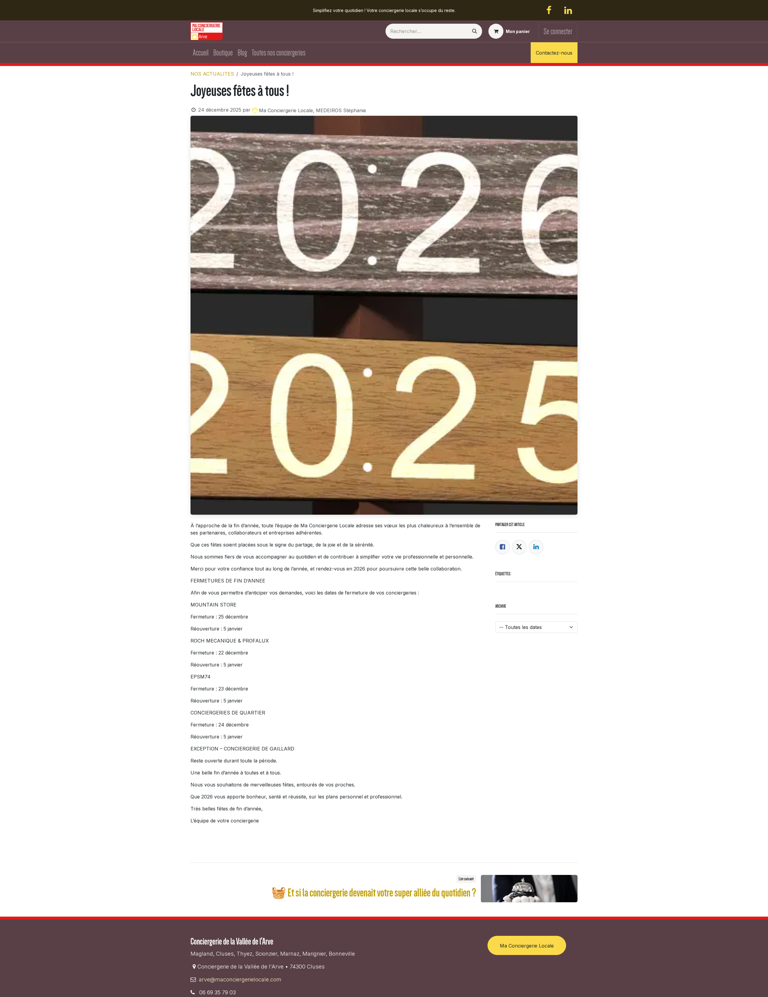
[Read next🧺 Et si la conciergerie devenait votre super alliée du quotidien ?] (529, 888)
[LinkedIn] (568, 10)
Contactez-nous (554, 53)
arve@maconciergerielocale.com (240, 979)
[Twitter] (519, 547)
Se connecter (558, 31)
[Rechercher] (474, 31)
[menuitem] (200, 52)
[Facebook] (549, 10)
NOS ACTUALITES (212, 74)
